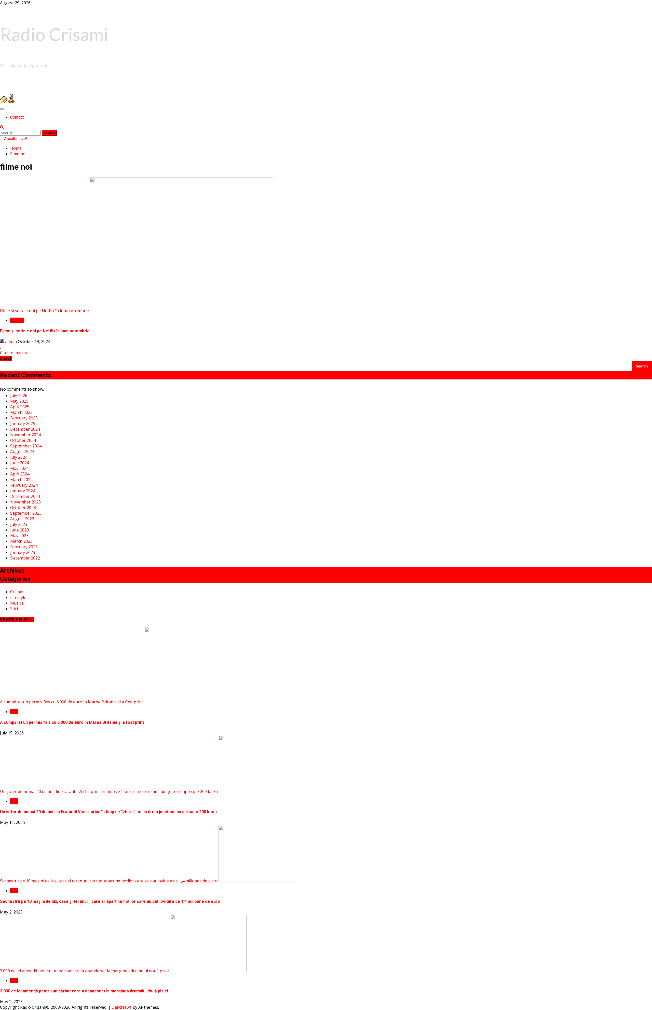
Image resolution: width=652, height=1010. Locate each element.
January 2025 (22, 423)
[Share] (6, 72)
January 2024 (22, 491)
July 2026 (18, 395)
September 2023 (26, 513)
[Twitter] (6, 62)
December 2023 (25, 496)
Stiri (14, 608)
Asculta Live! (15, 138)
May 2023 (19, 535)
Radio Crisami (54, 34)
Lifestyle (18, 597)
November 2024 (25, 435)
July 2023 (18, 524)
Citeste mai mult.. (16, 353)
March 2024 (21, 479)
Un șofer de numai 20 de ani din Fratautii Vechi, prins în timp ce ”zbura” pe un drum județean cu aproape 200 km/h (109, 791)
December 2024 (25, 429)
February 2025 (24, 418)
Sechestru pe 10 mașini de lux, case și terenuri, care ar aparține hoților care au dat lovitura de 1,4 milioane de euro (109, 881)
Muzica (17, 320)
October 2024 (23, 440)
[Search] (2, 127)
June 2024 (19, 463)
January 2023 (22, 552)
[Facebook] (6, 31)
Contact (17, 117)
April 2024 (19, 474)
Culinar (17, 592)
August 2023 (22, 519)
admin (11, 341)
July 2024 (18, 457)
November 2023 (25, 502)
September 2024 (26, 446)
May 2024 (19, 468)
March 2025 (21, 412)
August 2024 (22, 451)
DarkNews (122, 1007)
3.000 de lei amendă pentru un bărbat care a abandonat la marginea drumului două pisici (84, 971)
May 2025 (19, 401)
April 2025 (19, 407)
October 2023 (23, 507)
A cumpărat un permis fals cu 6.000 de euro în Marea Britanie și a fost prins (72, 702)
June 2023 (19, 530)
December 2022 (25, 558)
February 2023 (24, 547)
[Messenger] (6, 42)
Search (6, 358)
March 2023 (21, 541)
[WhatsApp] (6, 52)
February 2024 (24, 485)
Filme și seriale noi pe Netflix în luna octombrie (44, 310)
